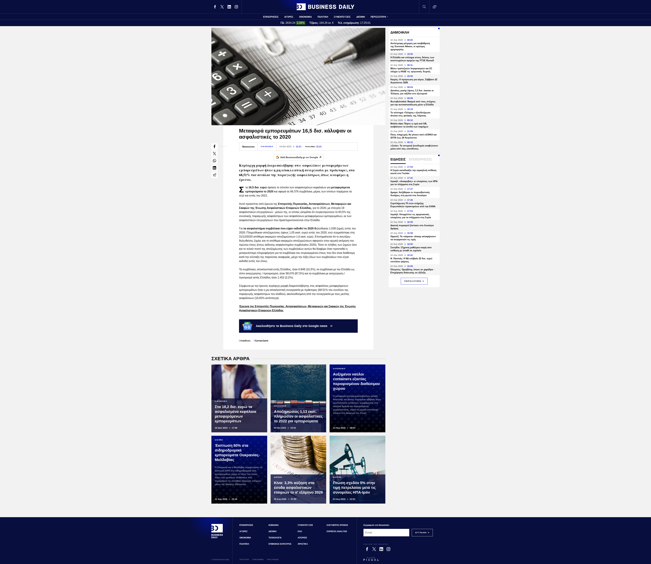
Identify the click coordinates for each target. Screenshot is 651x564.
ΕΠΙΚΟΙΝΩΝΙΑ (258, 559)
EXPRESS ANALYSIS (337, 531)
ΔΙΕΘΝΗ (360, 17)
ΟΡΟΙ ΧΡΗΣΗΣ (273, 559)
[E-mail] (214, 175)
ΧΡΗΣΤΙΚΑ (303, 544)
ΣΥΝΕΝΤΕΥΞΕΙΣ (342, 17)
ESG (300, 531)
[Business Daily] (325, 6)
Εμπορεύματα (261, 341)
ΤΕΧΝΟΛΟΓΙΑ (275, 538)
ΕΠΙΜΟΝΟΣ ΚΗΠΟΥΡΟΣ (280, 544)
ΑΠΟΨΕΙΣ (302, 538)
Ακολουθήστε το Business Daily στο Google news (291, 326)
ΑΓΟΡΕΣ (288, 17)
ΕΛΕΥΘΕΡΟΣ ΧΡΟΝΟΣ (337, 525)
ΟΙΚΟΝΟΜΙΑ (305, 17)
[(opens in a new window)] (215, 7)
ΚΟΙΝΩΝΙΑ (274, 525)
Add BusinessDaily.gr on (299, 157)
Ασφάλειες (245, 341)
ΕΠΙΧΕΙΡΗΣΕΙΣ (271, 17)
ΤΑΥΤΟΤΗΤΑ (244, 559)
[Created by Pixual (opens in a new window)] (398, 560)
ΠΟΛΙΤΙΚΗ (323, 17)
